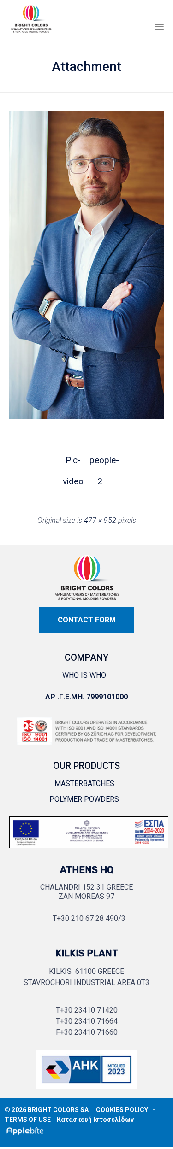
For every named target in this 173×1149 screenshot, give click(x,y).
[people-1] (86, 416)
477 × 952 (100, 520)
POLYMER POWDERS (84, 799)
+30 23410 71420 (89, 1010)
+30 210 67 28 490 (87, 918)
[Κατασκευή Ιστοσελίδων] (27, 1130)
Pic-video (73, 463)
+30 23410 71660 (89, 1032)
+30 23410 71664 (89, 1021)
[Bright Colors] (31, 23)
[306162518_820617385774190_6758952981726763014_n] (88, 850)
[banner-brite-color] (86, 1091)
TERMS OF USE (28, 1119)
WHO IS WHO (84, 675)
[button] (86, 620)
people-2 (100, 463)
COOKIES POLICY (122, 1110)
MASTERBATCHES (84, 783)
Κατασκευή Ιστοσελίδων (95, 1119)
